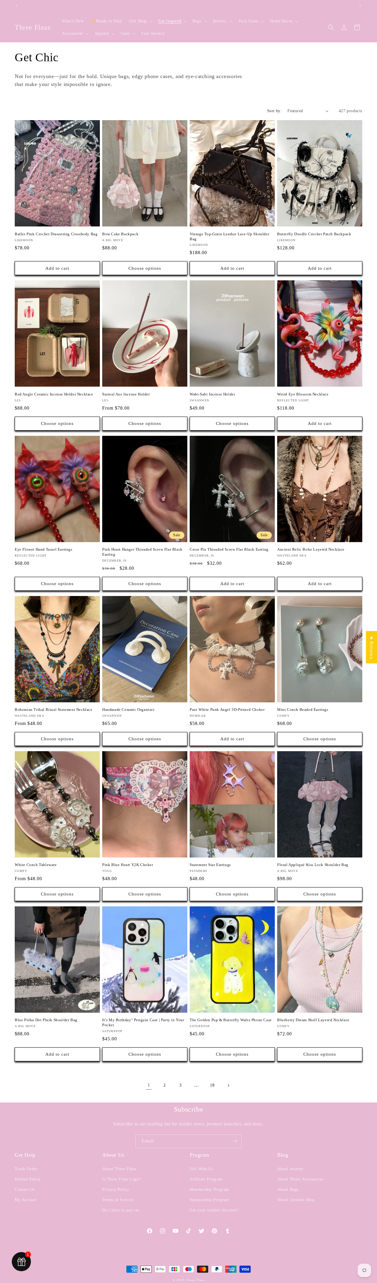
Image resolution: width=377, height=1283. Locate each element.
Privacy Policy (115, 1189)
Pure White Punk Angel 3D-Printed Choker (227, 709)
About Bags (287, 1189)
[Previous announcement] (16, 5)
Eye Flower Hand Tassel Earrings (43, 549)
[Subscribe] (234, 1141)
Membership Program (209, 1189)
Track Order (26, 1169)
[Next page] (228, 1085)
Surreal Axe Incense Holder (126, 394)
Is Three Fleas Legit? (121, 1179)
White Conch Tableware (36, 864)
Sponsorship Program (209, 1200)
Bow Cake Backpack (120, 234)
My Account (26, 1200)
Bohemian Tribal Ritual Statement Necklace (53, 709)
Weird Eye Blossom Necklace (303, 394)
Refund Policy (28, 1179)
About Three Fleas (119, 1169)
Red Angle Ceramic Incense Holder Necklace (54, 394)
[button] (140, 21)
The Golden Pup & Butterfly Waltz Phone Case (231, 1020)
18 (212, 1085)
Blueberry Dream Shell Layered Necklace (313, 1020)
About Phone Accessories (300, 1179)
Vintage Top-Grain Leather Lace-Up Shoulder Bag (229, 236)
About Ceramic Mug (295, 1200)
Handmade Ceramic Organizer (128, 709)
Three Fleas (195, 1280)
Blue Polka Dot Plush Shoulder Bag (46, 1020)
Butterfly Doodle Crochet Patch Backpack (314, 234)
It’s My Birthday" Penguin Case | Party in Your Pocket (143, 1022)
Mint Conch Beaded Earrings (302, 709)
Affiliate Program (206, 1179)
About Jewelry (290, 1169)
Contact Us (25, 1189)
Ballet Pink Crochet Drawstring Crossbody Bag (56, 234)
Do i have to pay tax (121, 1210)
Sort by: (274, 111)
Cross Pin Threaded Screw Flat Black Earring (229, 549)
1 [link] (149, 1084)
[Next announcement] (360, 5)
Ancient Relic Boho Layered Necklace (311, 549)
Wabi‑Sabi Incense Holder (212, 394)
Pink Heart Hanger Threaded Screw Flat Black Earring (142, 552)
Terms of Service (118, 1200)
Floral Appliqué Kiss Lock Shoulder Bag (312, 864)
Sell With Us (201, 1169)
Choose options (144, 268)
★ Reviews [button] (371, 646)
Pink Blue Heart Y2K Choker (127, 864)
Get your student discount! (214, 1210)
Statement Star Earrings (210, 864)
